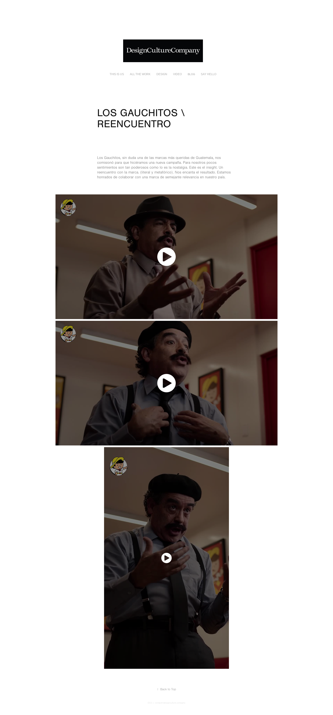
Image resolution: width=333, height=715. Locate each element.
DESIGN (161, 74)
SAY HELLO (208, 74)
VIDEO (177, 74)
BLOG (191, 74)
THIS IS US (117, 74)
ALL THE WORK (140, 74)
